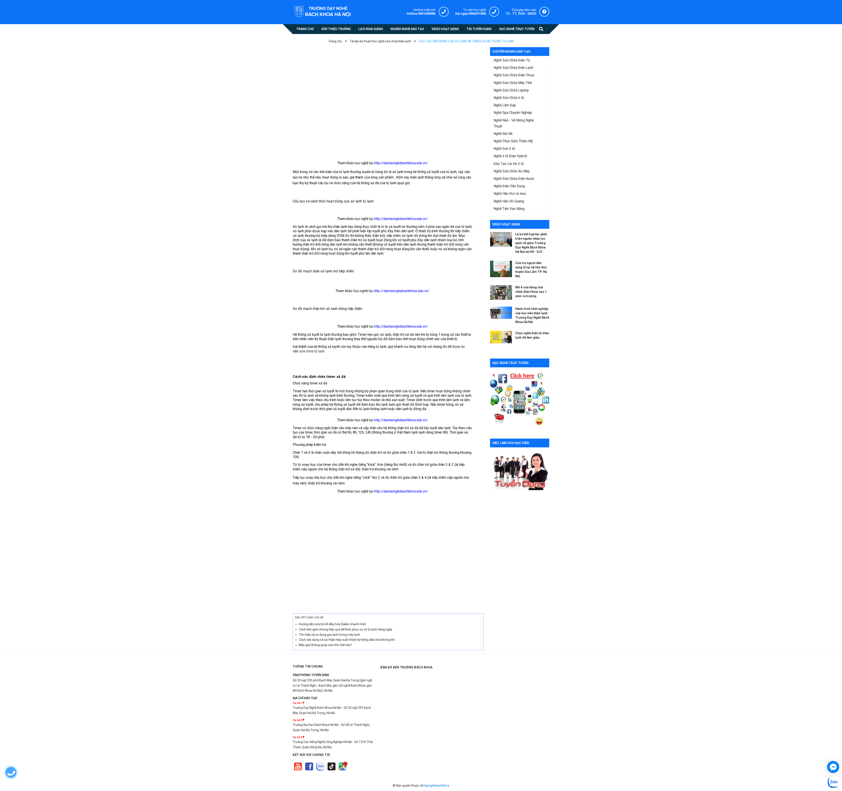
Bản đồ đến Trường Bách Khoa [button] (406, 667)
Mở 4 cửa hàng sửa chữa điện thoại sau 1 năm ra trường (531, 292)
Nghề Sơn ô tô (504, 148)
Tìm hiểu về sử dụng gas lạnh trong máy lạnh (329, 634)
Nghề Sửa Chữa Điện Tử (512, 60)
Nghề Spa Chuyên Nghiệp (513, 113)
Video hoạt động (506, 224)
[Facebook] (309, 770)
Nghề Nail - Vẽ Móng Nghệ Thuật (514, 123)
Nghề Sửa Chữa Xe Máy (512, 171)
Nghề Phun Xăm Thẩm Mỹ (513, 141)
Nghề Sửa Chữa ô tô (509, 98)
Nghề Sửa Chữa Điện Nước (514, 179)
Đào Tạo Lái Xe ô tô (509, 164)
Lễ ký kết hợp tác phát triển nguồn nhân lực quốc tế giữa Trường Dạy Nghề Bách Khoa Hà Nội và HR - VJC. (531, 243)
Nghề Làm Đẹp (505, 105)
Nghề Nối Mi (503, 134)
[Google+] (331, 770)
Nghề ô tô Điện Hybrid (510, 156)
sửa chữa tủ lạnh (312, 351)
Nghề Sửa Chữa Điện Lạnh (513, 68)
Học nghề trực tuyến (510, 363)
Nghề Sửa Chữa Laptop (511, 90)
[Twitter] (320, 770)
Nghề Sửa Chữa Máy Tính (513, 83)
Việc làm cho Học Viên (510, 443)
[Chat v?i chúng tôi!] (833, 767)
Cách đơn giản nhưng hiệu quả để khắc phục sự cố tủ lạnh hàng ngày (345, 629)
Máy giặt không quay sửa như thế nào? (325, 645)
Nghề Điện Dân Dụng (509, 186)
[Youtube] (298, 770)
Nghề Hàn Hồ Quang (509, 201)
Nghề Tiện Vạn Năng (509, 209)
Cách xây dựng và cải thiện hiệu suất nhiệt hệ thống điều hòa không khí (347, 639)
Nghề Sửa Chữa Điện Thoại (514, 75)
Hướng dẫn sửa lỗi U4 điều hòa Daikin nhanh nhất (332, 624)
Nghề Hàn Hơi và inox (510, 193)
